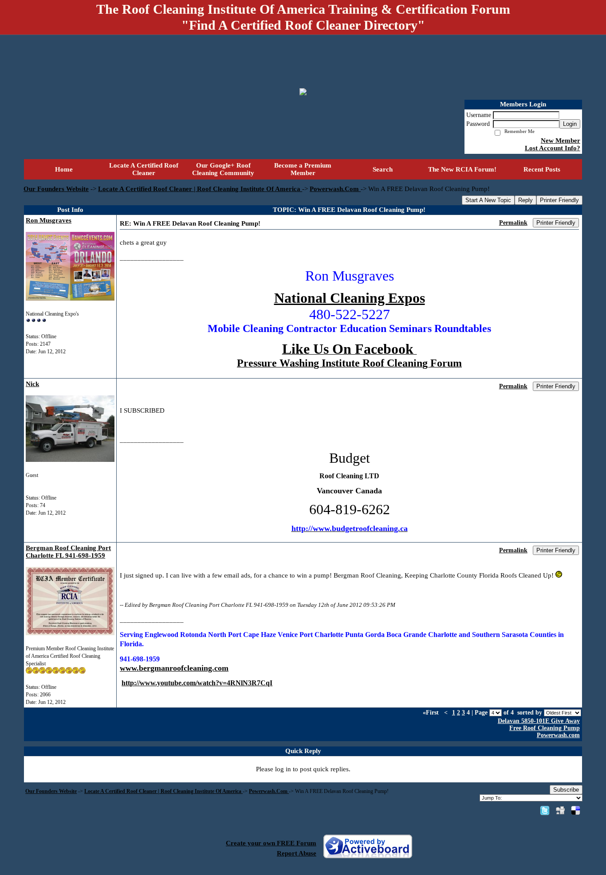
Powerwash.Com (335, 188)
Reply (525, 200)
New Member (560, 140)
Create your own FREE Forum (271, 843)
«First (432, 712)
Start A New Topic (488, 200)
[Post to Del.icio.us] (575, 810)
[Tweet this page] (545, 810)
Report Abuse (296, 853)
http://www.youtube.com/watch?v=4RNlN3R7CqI (197, 683)
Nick (32, 383)
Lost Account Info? (552, 148)
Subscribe (566, 789)
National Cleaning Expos (349, 298)
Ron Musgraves (48, 220)
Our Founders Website (56, 188)
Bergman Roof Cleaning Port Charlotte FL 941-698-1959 (68, 551)
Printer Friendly (559, 200)
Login (570, 124)
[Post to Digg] (560, 810)
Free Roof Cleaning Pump (544, 728)
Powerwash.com (558, 735)
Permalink (513, 222)
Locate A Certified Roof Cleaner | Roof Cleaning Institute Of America (200, 188)
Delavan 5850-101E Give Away (539, 721)
